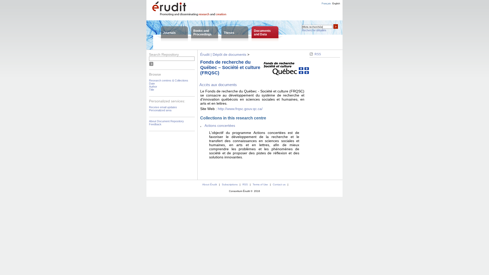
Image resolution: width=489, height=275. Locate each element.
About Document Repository (166, 121)
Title (151, 89)
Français (326, 3)
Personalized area (160, 110)
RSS (318, 54)
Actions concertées (220, 125)
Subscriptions (230, 184)
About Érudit (209, 184)
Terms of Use (260, 184)
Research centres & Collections (168, 80)
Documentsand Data (262, 32)
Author (153, 86)
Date (152, 83)
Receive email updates (163, 107)
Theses (229, 33)
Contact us (279, 184)
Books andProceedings (202, 32)
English (336, 3)
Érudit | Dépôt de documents (223, 54)
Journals (169, 33)
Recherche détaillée (314, 30)
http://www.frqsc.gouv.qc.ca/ (240, 109)
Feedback (155, 124)
